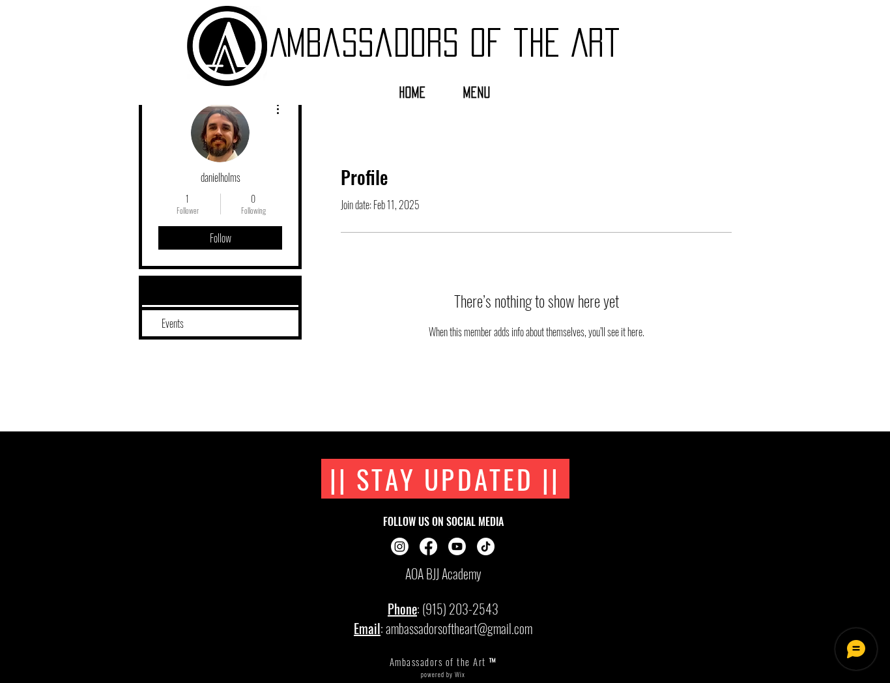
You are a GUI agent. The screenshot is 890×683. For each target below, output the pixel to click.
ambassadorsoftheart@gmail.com (459, 628)
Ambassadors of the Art (445, 42)
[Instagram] (400, 546)
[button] (477, 93)
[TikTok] (486, 546)
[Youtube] (457, 546)
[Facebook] (428, 546)
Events (173, 323)
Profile (173, 292)
